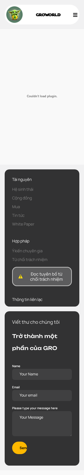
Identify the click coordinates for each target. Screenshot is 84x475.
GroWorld (48, 14)
